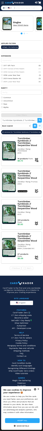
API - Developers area (21, 328)
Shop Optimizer (21, 323)
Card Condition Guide (21, 363)
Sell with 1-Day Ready (20, 320)
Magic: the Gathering (21, 380)
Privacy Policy (21, 340)
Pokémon (21, 383)
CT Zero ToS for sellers (21, 338)
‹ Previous (15, 268)
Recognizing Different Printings (21, 368)
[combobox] (21, 303)
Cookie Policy (21, 343)
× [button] (38, 389)
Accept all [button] (22, 420)
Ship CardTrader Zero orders (21, 371)
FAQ (21, 353)
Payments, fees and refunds (21, 348)
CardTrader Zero (20, 312)
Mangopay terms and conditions (21, 345)
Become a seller (21, 318)
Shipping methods (22, 351)
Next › (29, 268)
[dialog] (21, 408)
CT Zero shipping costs (21, 315)
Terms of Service (21, 335)
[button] (39, 23)
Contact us (21, 356)
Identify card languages (21, 366)
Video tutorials (21, 373)
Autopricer (21, 326)
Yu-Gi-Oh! (21, 386)
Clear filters (21, 115)
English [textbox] (22, 303)
